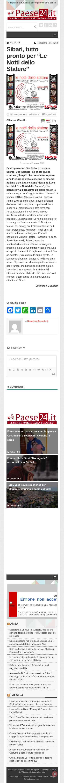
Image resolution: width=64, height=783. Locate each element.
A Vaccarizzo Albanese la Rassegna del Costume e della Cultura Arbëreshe (29, 751)
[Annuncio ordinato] (26, 370)
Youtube (50, 25)
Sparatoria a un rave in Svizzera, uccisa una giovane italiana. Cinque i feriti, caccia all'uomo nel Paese (32, 632)
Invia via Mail (51, 114)
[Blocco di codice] (38, 370)
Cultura (13, 478)
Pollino (12, 451)
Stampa (36, 114)
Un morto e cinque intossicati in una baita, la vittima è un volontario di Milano (31, 658)
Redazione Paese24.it (47, 43)
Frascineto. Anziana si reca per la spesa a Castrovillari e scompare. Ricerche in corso (31, 435)
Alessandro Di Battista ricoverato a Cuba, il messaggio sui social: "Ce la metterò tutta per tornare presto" (32, 676)
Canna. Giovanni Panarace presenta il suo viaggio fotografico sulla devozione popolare (31, 735)
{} (46, 369)
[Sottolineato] (18, 370)
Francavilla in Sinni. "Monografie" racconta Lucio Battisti (27, 460)
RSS (55, 25)
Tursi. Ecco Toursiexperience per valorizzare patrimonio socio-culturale (29, 487)
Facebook (46, 25)
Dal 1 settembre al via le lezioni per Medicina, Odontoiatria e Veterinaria (31, 650)
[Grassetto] (10, 370)
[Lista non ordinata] (30, 370)
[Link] (42, 370)
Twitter (41, 25)
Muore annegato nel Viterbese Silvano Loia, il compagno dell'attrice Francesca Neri (31, 642)
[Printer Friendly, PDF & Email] (48, 120)
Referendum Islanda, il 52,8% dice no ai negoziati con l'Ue (29, 666)
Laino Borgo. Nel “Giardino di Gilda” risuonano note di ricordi (31, 743)
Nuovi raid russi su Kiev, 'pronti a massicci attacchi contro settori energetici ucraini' (30, 686)
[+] (51, 369)
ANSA (14, 623)
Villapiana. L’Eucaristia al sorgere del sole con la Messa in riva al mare (32, 4)
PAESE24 (16, 695)
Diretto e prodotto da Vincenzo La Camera (26, 776)
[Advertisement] (32, 535)
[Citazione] (34, 370)
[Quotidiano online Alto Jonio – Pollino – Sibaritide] (32, 14)
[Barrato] (22, 370)
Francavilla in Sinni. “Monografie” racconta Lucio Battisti (30, 710)
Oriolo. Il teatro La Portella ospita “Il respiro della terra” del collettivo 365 (30, 759)
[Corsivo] (14, 370)
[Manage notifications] (55, 774)
